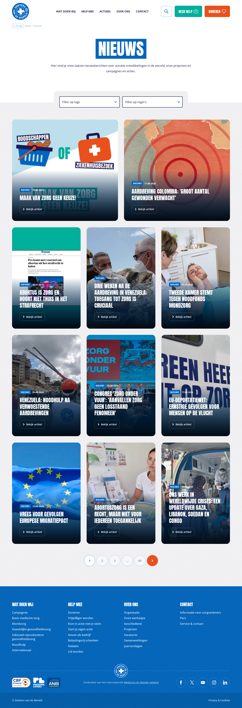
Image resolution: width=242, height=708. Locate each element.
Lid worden (75, 652)
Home (28, 26)
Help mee (87, 11)
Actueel (105, 11)
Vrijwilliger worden (80, 618)
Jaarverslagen (133, 646)
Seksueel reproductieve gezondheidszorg (28, 637)
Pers (183, 618)
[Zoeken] (166, 11)
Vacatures (130, 635)
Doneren (74, 612)
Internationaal (21, 650)
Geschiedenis (133, 624)
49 (140, 560)
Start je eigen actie (80, 629)
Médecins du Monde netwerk (141, 682)
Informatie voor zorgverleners (200, 612)
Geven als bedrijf (79, 635)
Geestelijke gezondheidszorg (31, 629)
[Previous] (152, 560)
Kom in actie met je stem (84, 624)
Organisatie (132, 612)
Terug (19, 25)
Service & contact (191, 624)
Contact (142, 11)
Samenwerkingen (135, 640)
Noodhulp (19, 645)
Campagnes (20, 612)
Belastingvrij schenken (83, 640)
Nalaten (73, 646)
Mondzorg (19, 624)
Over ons (123, 11)
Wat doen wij (66, 11)
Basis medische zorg (26, 618)
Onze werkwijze (134, 618)
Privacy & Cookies (219, 700)
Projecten (130, 629)
